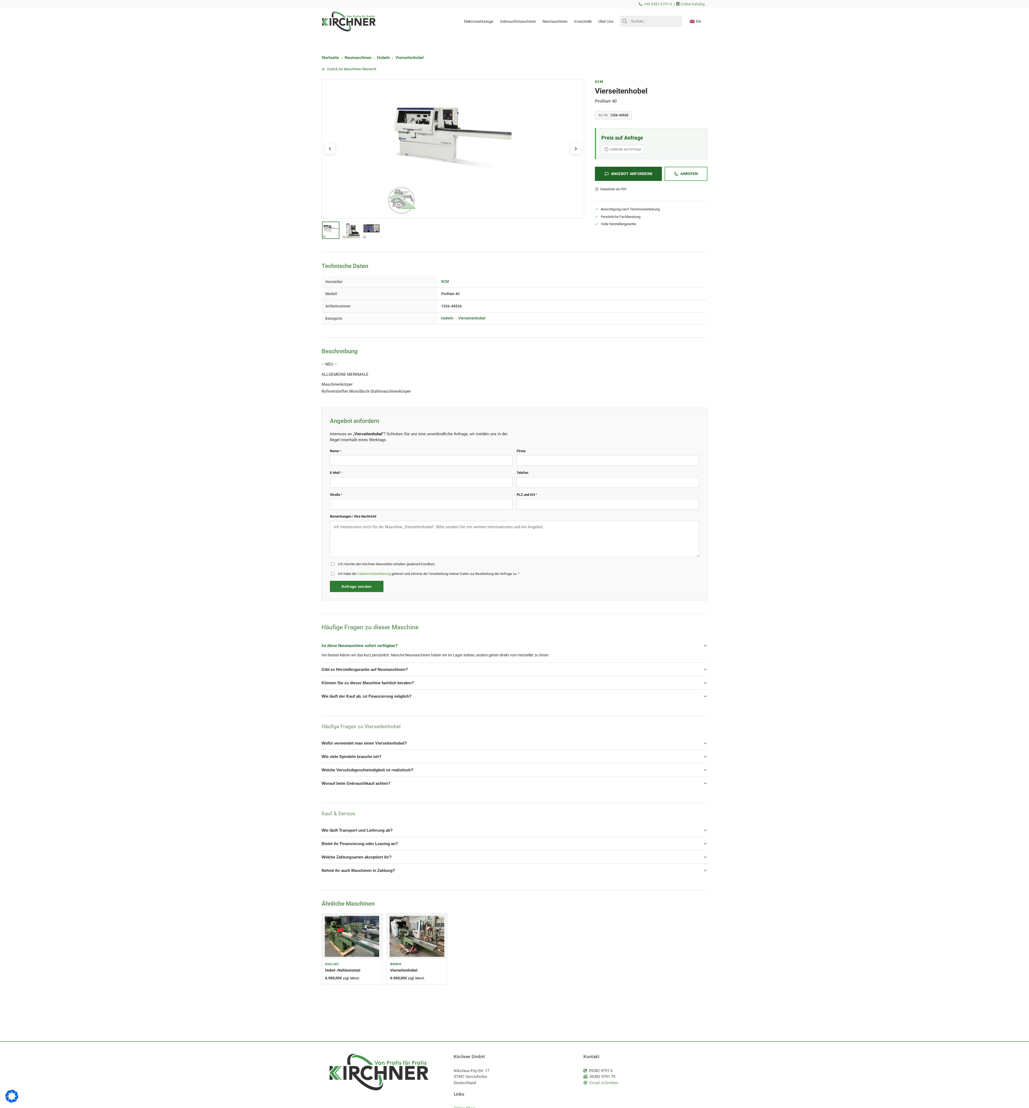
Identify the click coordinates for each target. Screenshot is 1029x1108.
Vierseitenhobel (410, 57)
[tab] (331, 230)
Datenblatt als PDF (613, 189)
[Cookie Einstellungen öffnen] (11, 1101)
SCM (599, 82)
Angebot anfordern (632, 174)
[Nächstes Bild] (576, 148)
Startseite (330, 57)
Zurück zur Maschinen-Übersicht (351, 69)
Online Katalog (692, 4)
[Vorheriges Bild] (330, 148)
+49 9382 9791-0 (658, 4)
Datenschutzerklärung (374, 574)
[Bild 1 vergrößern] (453, 148)
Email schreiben (604, 1082)
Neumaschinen (358, 57)
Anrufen (689, 174)
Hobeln (383, 57)
